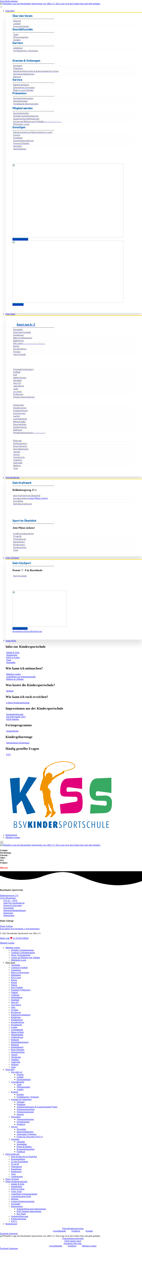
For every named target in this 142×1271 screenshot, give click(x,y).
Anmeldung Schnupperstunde (24, 1194)
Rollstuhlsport (17, 1047)
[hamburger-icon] (1, 6)
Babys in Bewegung (20, 972)
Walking (14, 1064)
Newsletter (21, 1129)
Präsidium (21, 1104)
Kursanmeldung (18, 1159)
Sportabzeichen (18, 1052)
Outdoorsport (17, 1176)
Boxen (14, 980)
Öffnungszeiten (23, 1087)
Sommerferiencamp (19, 1216)
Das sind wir (16, 1072)
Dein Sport (10, 314)
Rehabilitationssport (19, 1042)
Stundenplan (16, 1186)
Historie (20, 1074)
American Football (19, 967)
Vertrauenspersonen (25, 1112)
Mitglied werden (13, 837)
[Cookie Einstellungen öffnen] (21, 1270)
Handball (15, 1000)
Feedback (21, 1124)
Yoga (13, 1067)
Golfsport (15, 995)
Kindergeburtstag (18, 1219)
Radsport (15, 1040)
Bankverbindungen (25, 1132)
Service (14, 1127)
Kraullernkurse (17, 1022)
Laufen (14, 1027)
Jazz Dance (16, 1005)
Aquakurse (16, 970)
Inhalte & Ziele (17, 1184)
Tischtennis (16, 1057)
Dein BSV (10, 11)
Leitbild (20, 1077)
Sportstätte (15, 1204)
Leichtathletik (17, 1030)
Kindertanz (16, 1017)
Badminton (16, 975)
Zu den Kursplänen (19, 1161)
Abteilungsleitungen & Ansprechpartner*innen (37, 1107)
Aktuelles (21, 1142)
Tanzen (14, 1054)
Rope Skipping (17, 1049)
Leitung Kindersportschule (22, 1201)
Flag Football (17, 987)
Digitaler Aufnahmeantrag (22, 950)
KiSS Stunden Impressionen (29, 1211)
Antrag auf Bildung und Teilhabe (25, 957)
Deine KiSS (11, 641)
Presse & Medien (24, 1146)
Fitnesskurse (16, 1166)
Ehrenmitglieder (24, 1079)
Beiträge (14, 1199)
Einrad (14, 982)
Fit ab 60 (15, 1164)
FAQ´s (14, 1221)
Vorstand (20, 1102)
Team (19, 1084)
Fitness (14, 985)
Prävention (16, 1117)
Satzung (20, 1114)
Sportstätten (22, 1144)
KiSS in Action (17, 1189)
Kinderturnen (17, 1020)
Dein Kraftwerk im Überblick (24, 1156)
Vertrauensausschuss (26, 1109)
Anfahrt (20, 1089)
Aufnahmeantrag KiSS (21, 1196)
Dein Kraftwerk (12, 477)
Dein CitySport (12, 558)
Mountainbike (17, 1035)
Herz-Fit (14, 1002)
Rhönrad (15, 1044)
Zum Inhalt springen (9, 1)
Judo (13, 1007)
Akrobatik (15, 965)
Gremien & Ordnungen (21, 1099)
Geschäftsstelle (17, 1082)
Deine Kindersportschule (16, 1181)
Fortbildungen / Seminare (28, 1097)
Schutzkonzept (23, 1122)
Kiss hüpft (21, 1214)
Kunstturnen (16, 1025)
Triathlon (15, 1059)
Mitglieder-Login (18, 960)
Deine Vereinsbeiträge (20, 955)
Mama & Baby (17, 1032)
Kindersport (16, 1171)
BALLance (16, 977)
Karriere (14, 1092)
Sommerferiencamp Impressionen (31, 1209)
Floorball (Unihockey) (21, 990)
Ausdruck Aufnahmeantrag (23, 952)
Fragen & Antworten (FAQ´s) (30, 1137)
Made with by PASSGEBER (14, 938)
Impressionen (17, 1206)
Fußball (14, 992)
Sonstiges (15, 1139)
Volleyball (15, 1062)
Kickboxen (16, 1012)
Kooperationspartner (26, 1149)
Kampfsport (16, 1169)
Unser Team (16, 1191)
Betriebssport (11, 835)
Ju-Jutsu (14, 1010)
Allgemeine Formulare (26, 1134)
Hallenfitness (16, 997)
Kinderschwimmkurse (20, 1015)
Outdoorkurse (17, 1037)
